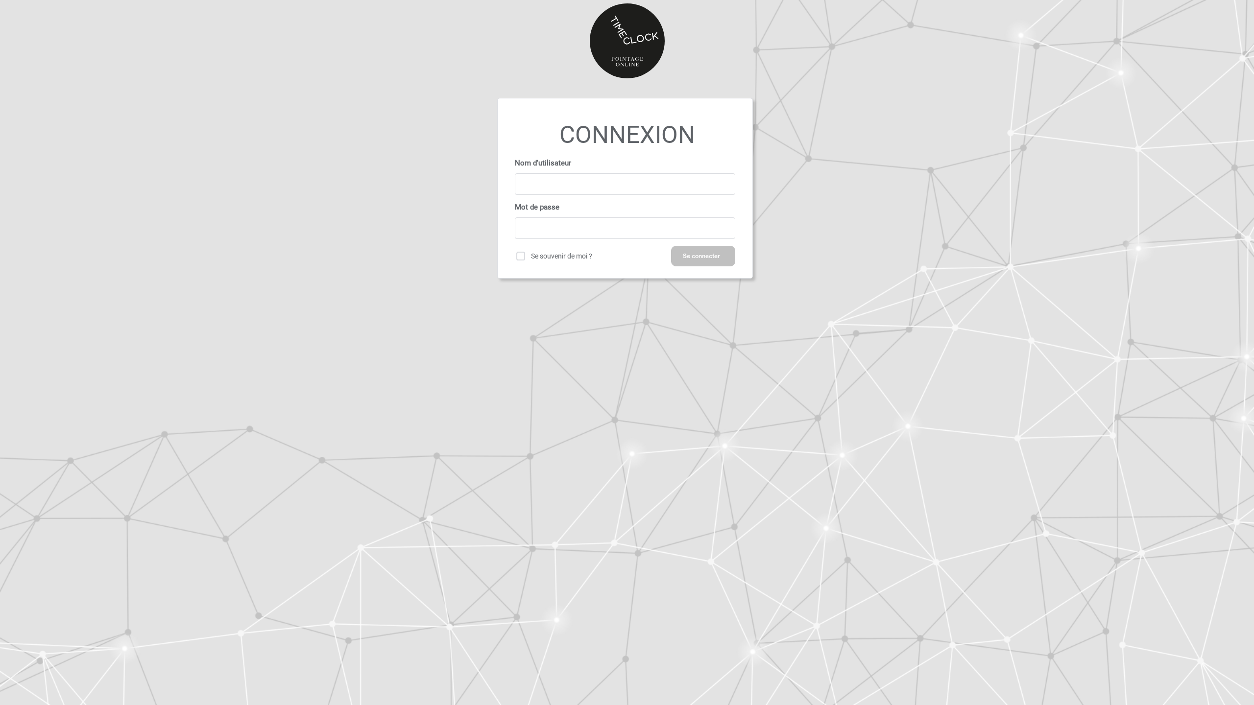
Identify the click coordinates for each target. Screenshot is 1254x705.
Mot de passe (537, 207)
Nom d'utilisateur (543, 163)
